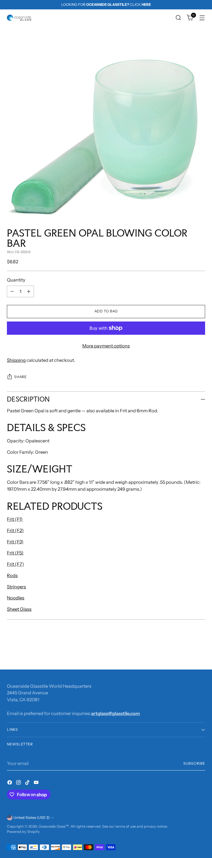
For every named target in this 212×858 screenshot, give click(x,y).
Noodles (15, 598)
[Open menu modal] (202, 17)
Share (20, 377)
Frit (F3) (15, 541)
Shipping (16, 360)
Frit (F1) (15, 519)
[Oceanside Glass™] (19, 18)
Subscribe (194, 763)
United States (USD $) (32, 818)
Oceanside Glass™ (53, 826)
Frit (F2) (15, 530)
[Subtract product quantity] (12, 291)
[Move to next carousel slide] (200, 650)
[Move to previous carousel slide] (187, 650)
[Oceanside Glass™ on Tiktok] (28, 783)
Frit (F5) (15, 553)
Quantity (16, 280)
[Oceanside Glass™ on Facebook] (10, 783)
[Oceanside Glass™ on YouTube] (36, 783)
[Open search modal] (178, 17)
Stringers (16, 586)
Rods (12, 575)
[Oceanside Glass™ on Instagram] (19, 783)
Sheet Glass (19, 609)
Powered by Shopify (23, 832)
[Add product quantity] (29, 291)
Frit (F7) (15, 564)
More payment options (106, 346)
